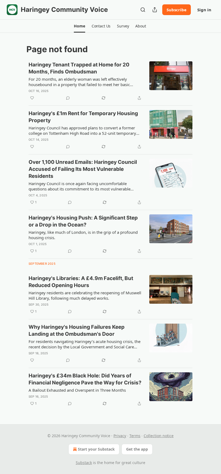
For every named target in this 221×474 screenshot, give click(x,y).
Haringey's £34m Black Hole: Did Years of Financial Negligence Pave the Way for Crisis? (85, 379)
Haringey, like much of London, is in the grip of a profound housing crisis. (83, 234)
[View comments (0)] (67, 98)
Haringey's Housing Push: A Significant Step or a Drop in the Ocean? (83, 221)
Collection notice (159, 435)
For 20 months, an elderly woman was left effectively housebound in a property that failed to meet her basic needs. (79, 81)
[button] (79, 26)
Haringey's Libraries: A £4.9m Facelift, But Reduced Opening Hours (81, 281)
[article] (110, 81)
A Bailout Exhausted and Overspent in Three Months (77, 390)
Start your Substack (96, 449)
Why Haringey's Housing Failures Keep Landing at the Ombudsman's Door (77, 330)
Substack (84, 462)
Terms (134, 435)
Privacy (119, 435)
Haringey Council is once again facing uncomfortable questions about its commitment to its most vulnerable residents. (79, 186)
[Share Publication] (154, 9)
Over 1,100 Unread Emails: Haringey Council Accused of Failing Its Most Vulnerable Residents (83, 169)
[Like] (32, 98)
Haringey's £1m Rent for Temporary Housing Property (83, 116)
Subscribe (177, 9)
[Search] (142, 9)
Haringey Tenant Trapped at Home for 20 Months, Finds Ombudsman (79, 68)
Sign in (204, 9)
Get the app (137, 449)
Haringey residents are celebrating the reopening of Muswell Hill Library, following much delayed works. (85, 295)
